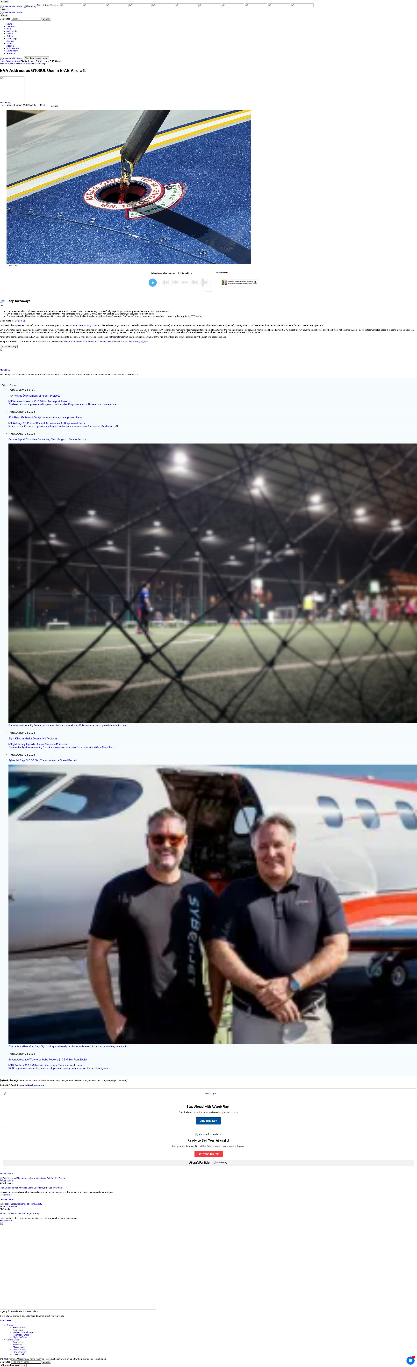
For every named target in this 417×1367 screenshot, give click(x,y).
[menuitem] (212, 24)
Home (3, 61)
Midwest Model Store (23, 1332)
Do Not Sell (18, 1354)
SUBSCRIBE (5, 1320)
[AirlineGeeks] (48, 6)
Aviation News (13, 61)
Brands (4, 1)
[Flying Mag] (30, 6)
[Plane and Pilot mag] (140, 6)
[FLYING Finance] (256, 6)
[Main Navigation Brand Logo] (11, 12)
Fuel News (19, 63)
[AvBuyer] (94, 6)
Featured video (7, 1199)
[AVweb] (12, 6)
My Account (18, 1347)
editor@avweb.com (35, 1085)
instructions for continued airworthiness (101, 341)
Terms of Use (19, 1349)
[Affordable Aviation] (163, 6)
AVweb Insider (6, 1173)
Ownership (41, 63)
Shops (10, 1325)
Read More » (6, 1195)
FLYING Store (19, 1327)
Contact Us (18, 1342)
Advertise (17, 1344)
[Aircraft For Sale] (71, 6)
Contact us (20, 321)
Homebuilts (30, 63)
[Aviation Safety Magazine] (233, 6)
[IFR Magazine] (210, 6)
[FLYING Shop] (302, 6)
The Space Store (21, 1335)
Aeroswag (18, 1330)
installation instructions (71, 341)
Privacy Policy (19, 1352)
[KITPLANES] (117, 6)
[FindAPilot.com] (279, 6)
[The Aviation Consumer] (186, 6)
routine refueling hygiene (136, 341)
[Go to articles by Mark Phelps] (208, 88)
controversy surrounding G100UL (83, 325)
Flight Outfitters (20, 1337)
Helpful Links (13, 1339)
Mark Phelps (6, 102)
